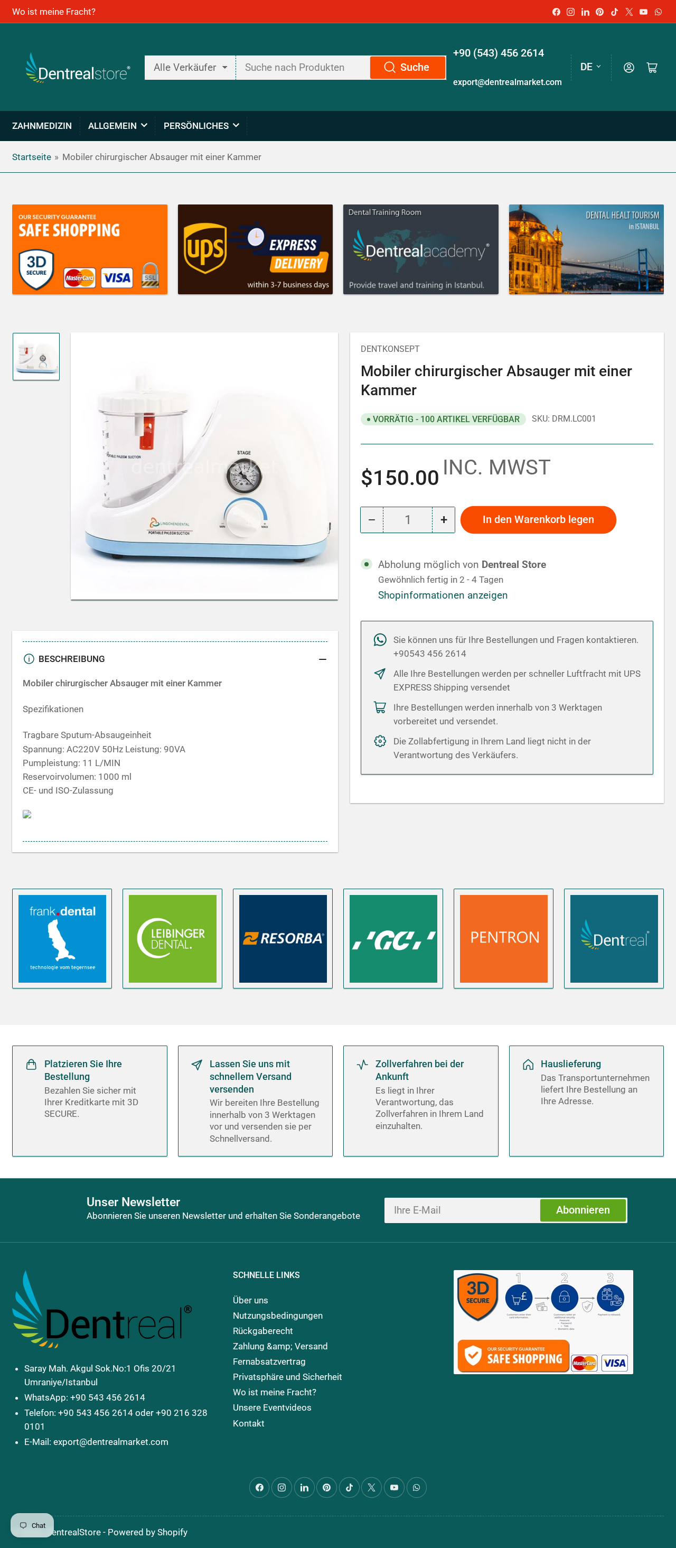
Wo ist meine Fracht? (54, 11)
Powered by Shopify (147, 1532)
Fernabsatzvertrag (269, 1361)
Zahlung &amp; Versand (280, 1346)
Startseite (31, 157)
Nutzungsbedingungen (278, 1315)
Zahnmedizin (42, 125)
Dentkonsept (390, 349)
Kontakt (249, 1423)
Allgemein (112, 125)
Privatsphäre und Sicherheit (287, 1377)
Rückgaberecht (263, 1331)
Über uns (250, 1300)
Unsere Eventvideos (272, 1407)
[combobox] (341, 67)
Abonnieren (583, 1210)
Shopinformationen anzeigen (443, 595)
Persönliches (196, 125)
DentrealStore (73, 1532)
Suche (414, 67)
